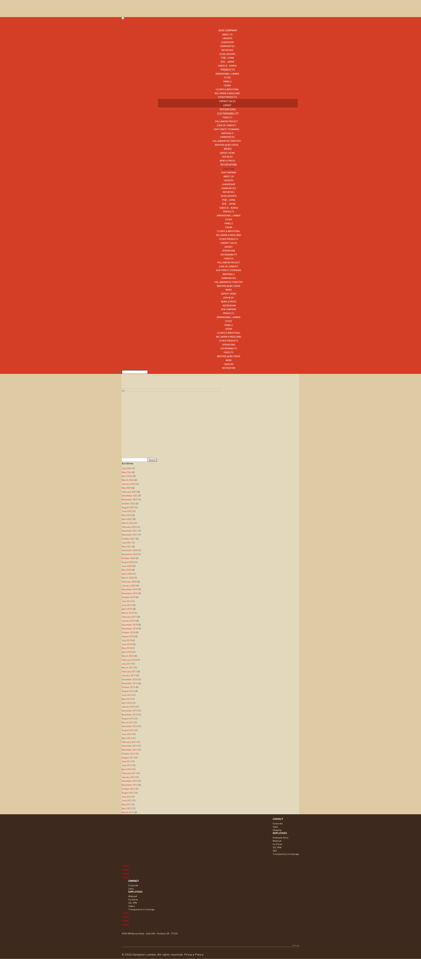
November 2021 (130, 534)
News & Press (227, 160)
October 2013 (128, 753)
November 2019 (130, 593)
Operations (228, 250)
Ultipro (131, 906)
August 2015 (128, 718)
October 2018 (128, 632)
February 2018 (129, 659)
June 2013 (127, 765)
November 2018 (130, 628)
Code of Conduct (226, 125)
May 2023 (127, 487)
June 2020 (127, 566)
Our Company (228, 172)
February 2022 (129, 526)
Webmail (277, 840)
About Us (227, 34)
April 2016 (127, 702)
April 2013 (127, 769)
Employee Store (280, 837)
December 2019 (130, 589)
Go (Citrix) (277, 844)
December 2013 (130, 745)
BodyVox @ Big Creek (226, 144)
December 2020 (130, 550)
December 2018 (130, 624)
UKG (275, 850)
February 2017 (129, 671)
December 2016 (130, 679)
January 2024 (129, 483)
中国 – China (227, 57)
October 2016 (128, 687)
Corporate (278, 823)
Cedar (227, 85)
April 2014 (127, 738)
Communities (227, 46)
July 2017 (127, 663)
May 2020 (127, 569)
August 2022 (128, 507)
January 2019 (129, 620)
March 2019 (128, 612)
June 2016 (127, 695)
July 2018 (127, 640)
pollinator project (226, 121)
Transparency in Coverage (286, 854)
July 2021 (127, 542)
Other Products (227, 97)
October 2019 (128, 597)
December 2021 (130, 530)
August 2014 (128, 730)
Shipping (277, 830)
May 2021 (127, 546)
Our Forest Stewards (226, 129)
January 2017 (129, 675)
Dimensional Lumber (227, 73)
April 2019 (127, 608)
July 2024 (127, 468)
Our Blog (227, 156)
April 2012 (127, 808)
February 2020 (129, 581)
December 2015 (130, 710)
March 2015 (128, 722)
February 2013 (129, 773)
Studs (227, 77)
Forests (227, 117)
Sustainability (228, 254)
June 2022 (127, 511)
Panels (227, 81)
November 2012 (130, 784)
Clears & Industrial (227, 89)
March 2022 (128, 523)
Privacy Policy (194, 954)
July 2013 (127, 761)
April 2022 (127, 519)
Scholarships (227, 54)
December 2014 (130, 726)
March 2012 (128, 812)
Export (227, 105)
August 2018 (128, 636)
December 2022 (130, 495)
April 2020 (127, 573)
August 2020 (128, 562)
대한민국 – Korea (227, 65)
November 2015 (130, 714)
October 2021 (128, 538)
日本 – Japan (227, 61)
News (229, 289)
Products (228, 211)
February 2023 (129, 491)
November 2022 (130, 499)
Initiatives (227, 50)
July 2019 (127, 601)
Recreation (229, 305)
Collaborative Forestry (226, 140)
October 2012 (128, 788)
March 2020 (128, 577)
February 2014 (129, 742)
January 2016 (129, 706)
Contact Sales (227, 101)
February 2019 (129, 616)
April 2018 (127, 652)
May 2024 (127, 472)
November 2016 (130, 683)
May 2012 (127, 804)
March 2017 (128, 667)
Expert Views (227, 152)
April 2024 (127, 476)
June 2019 (127, 605)
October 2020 (128, 558)
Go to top (295, 945)
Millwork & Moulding (227, 93)
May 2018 (127, 648)
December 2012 (130, 780)
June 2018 (127, 644)
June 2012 (127, 800)
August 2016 (128, 691)
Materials (227, 133)
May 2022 (127, 515)
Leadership (227, 42)
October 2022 (128, 503)
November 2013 (130, 749)
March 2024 (128, 480)
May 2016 (127, 698)
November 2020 (130, 554)
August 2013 (128, 757)
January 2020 (129, 585)
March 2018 (128, 655)
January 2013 (129, 777)
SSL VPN (277, 847)
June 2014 (127, 734)
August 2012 (128, 792)
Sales (275, 826)
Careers (227, 38)
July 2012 (127, 796)
